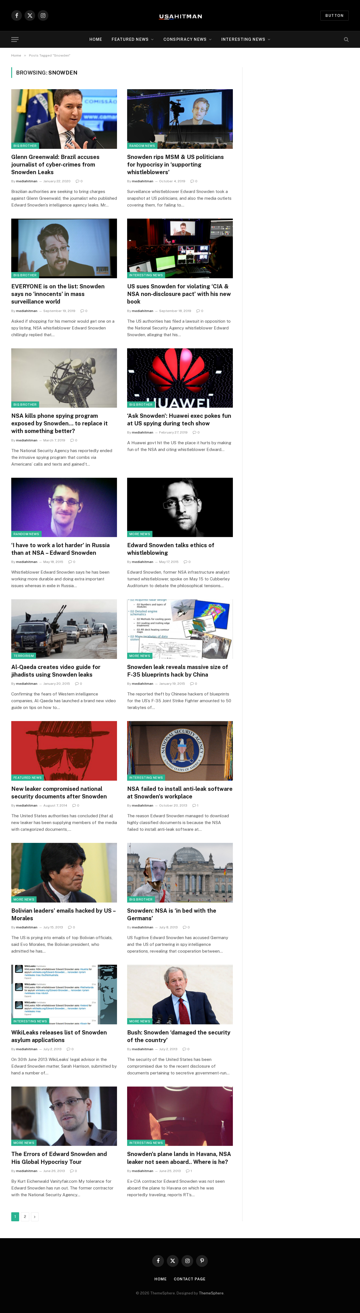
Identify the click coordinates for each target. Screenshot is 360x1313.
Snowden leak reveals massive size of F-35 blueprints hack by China (177, 671)
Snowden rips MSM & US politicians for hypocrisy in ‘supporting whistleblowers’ (175, 165)
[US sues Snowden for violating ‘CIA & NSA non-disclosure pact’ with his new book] (180, 248)
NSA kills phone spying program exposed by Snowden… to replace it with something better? (59, 423)
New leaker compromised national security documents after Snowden (59, 792)
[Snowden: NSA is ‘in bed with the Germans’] (180, 873)
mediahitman (26, 181)
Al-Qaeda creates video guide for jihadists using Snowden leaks (55, 671)
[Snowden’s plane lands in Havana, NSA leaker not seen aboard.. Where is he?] (180, 1116)
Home (95, 39)
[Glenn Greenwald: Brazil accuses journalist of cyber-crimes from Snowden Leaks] (64, 119)
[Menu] (15, 39)
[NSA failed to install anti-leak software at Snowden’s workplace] (180, 751)
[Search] (346, 39)
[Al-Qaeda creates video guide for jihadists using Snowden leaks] (64, 629)
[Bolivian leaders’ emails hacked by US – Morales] (64, 873)
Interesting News (243, 39)
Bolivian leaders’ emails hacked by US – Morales (63, 914)
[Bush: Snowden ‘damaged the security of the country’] (180, 994)
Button (334, 16)
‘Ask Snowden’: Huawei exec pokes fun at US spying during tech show (179, 419)
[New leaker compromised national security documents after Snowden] (64, 751)
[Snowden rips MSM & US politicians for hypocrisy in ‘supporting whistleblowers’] (180, 119)
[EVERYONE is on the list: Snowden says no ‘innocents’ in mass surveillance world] (64, 248)
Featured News (28, 777)
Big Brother (25, 145)
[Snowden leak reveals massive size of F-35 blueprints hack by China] (180, 629)
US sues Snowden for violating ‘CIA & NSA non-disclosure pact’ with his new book (179, 294)
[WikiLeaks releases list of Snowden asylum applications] (64, 994)
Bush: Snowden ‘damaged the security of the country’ (178, 1036)
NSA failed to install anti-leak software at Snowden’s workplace (180, 792)
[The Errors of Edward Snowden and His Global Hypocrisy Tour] (64, 1116)
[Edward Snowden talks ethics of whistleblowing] (180, 507)
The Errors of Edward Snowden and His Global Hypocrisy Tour (59, 1158)
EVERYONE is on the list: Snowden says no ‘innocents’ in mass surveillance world (58, 294)
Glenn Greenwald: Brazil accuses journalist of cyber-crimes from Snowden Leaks (55, 165)
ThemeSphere (211, 1293)
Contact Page (190, 1279)
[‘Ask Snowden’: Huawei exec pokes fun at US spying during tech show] (180, 378)
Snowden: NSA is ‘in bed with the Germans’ (171, 914)
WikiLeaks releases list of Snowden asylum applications (59, 1036)
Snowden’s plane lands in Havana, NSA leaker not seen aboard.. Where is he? (179, 1158)
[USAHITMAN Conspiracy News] (180, 15)
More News (139, 534)
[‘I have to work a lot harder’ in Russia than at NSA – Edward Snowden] (64, 507)
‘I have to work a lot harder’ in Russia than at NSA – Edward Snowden (60, 549)
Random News (142, 145)
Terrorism (24, 655)
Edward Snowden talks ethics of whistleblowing (170, 549)
